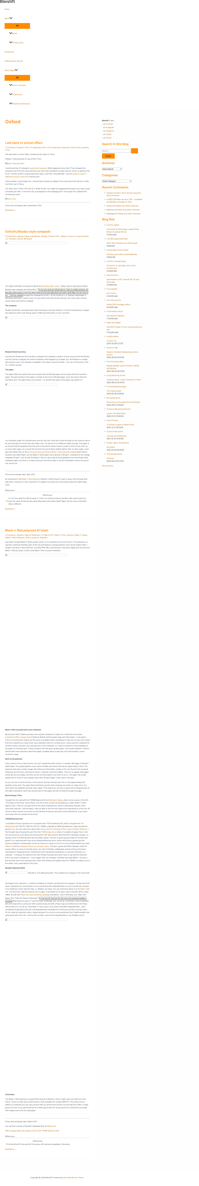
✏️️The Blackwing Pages (116, 386)
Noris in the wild (18, 85)
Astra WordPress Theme (73, 1177)
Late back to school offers (23, 143)
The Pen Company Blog (116, 261)
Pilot (26, 147)
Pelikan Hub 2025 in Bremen (127, 206)
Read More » (10, 210)
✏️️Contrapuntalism (114, 454)
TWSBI (49, 823)
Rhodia (44, 236)
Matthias (110, 210)
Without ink (51, 1126)
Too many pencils (114, 300)
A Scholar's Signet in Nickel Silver (120, 424)
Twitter (109, 134)
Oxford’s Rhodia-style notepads (27, 231)
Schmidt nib (60, 843)
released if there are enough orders (34, 846)
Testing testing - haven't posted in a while (124, 380)
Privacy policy (17, 42)
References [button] (10, 490)
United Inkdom (113, 336)
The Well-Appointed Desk (117, 239)
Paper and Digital (114, 322)
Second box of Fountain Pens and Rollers (123, 402)
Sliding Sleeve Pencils (14, 61)
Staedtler (43, 537)
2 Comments (10, 535)
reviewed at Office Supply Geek (18, 737)
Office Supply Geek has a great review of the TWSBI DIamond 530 (32, 1131)
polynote (85, 147)
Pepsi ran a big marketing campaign (35, 895)
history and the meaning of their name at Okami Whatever (64, 829)
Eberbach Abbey (55, 800)
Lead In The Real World (116, 413)
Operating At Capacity (115, 316)
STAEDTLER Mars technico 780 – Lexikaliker (125, 199)
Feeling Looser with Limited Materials (122, 254)
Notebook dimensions (21, 104)
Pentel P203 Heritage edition (118, 304)
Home (7, 9)
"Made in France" (68, 236)
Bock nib (10, 846)
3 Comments (10, 147)
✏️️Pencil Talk (112, 348)
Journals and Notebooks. (117, 436)
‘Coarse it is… (112, 341)
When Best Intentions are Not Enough (122, 243)
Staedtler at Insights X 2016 (120, 202)
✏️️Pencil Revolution (115, 431)
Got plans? (111, 447)
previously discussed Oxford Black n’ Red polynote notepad (52, 452)
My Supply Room (113, 398)
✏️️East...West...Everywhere (118, 443)
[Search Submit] (134, 150)
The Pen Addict (113, 225)
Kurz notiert (111, 293)
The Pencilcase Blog (115, 361)
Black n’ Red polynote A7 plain (26, 530)
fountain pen (55, 147)
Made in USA (10, 537)
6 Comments (10, 236)
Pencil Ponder (112, 420)
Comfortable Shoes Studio (117, 250)
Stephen (110, 193)
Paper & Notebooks (32, 236)
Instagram (110, 127)
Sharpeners (9, 52)
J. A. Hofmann (10, 239)
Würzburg (28, 239)
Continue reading (16, 295)
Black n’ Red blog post (31, 479)
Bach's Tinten (60, 535)
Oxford (73, 147)
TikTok (108, 138)
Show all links (107, 466)
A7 (49, 147)
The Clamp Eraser (114, 391)
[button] (10, 18)
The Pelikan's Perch (115, 311)
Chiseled (110, 458)
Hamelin (20, 147)
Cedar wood (17, 94)
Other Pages (10, 70)
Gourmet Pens (112, 275)
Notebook (66, 147)
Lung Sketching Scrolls (116, 375)
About (7, 18)
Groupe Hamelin (82, 236)
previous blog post (39, 168)
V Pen (7, 150)
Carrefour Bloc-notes (50, 286)
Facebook (110, 131)
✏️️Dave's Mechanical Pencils (118, 409)
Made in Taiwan (81, 535)
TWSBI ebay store (48, 832)
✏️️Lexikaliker (112, 289)
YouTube (109, 124)
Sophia (109, 206)
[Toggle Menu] (17, 26)
